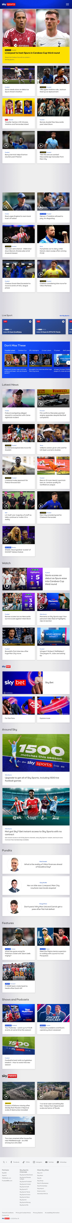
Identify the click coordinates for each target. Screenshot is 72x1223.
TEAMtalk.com (6, 1178)
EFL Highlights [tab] (34, 350)
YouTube (51, 1162)
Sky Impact (40, 1188)
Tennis (41, 445)
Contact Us (5, 1215)
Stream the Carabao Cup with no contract (17, 57)
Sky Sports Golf (24, 1186)
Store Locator (41, 1191)
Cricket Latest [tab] (46, 350)
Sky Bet (4, 1172)
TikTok (28, 1162)
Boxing (14, 547)
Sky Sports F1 (24, 1189)
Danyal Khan (43, 903)
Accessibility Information (52, 1212)
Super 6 (4, 1175)
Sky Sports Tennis (25, 1192)
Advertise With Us (42, 1193)
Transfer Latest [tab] (10, 350)
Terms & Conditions (7, 1212)
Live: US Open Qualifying (12, 332)
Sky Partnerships (42, 1185)
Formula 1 (42, 410)
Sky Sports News (25, 1197)
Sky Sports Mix (24, 1205)
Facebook (16, 1162)
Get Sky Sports (9, 59)
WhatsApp (63, 1162)
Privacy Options (38, 1212)
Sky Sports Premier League (25, 1178)
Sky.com (39, 1172)
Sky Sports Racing (25, 1202)
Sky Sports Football (25, 1181)
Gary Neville (43, 882)
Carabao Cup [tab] (22, 350)
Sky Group (40, 1180)
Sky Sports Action (25, 1194)
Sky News (40, 1175)
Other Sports (43, 614)
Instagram (39, 1162)
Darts (41, 246)
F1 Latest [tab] (57, 350)
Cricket (7, 213)
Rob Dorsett (43, 861)
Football (14, 50)
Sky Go (39, 1178)
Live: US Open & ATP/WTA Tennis (48, 332)
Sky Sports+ (23, 1199)
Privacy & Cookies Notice (23, 1212)
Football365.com (7, 1180)
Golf (6, 512)
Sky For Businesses (42, 1183)
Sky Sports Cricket (25, 1184)
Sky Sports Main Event (26, 1174)
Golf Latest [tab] (67, 350)
